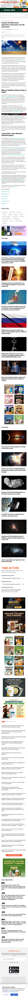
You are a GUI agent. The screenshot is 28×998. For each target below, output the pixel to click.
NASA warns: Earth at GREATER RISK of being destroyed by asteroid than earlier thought (13, 470)
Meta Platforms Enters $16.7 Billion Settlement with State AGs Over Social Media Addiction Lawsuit (12, 743)
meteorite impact (8, 35)
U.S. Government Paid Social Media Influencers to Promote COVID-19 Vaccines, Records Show (13, 804)
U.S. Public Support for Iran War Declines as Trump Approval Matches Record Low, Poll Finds (13, 820)
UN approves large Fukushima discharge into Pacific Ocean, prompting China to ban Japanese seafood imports (13, 308)
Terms (11, 978)
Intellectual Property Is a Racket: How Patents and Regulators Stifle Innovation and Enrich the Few (13, 799)
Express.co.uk (4, 198)
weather (3, 37)
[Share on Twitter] (7, 32)
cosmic (17, 34)
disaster (20, 34)
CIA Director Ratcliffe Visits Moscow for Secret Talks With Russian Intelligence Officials (12, 726)
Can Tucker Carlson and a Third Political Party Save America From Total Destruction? (13, 915)
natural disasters (6, 218)
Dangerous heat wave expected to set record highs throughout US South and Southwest (13, 284)
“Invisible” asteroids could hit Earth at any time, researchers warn (12, 515)
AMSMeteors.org (5, 194)
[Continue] (25, 959)
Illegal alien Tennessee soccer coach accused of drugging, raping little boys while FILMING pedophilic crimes (13, 355)
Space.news (14, 186)
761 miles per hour (16, 111)
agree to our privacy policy (11, 991)
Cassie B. (9, 281)
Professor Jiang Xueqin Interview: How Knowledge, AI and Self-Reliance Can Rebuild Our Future (13, 932)
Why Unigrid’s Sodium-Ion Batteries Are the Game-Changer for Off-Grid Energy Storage (13, 748)
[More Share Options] (9, 32)
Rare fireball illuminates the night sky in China (15, 154)
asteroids (5, 34)
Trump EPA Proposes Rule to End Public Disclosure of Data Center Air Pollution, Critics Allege (13, 794)
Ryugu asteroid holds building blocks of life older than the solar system (13, 493)
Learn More (6, 994)
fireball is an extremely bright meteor (9, 96)
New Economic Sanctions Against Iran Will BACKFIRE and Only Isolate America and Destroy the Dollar (12, 941)
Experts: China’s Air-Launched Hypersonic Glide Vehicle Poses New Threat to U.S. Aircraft (12, 768)
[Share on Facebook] (5, 32)
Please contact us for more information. (9, 591)
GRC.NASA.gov (4, 196)
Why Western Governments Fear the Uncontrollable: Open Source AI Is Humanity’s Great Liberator (12, 788)
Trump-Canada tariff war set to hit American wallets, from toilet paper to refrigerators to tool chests (12, 809)
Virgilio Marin (9, 29)
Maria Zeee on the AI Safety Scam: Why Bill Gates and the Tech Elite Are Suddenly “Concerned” (13, 824)
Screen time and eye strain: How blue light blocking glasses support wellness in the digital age (13, 841)
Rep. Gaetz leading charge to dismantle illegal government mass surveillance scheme (13, 378)
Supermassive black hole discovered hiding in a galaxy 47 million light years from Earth (13, 537)
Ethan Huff (9, 256)
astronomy (10, 34)
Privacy (8, 978)
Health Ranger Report (7, 880)
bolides (13, 34)
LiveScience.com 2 (5, 201)
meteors (18, 35)
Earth (24, 34)
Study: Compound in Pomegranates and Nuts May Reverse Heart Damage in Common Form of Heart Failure (13, 835)
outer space (8, 36)
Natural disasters (9, 20)
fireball (2, 35)
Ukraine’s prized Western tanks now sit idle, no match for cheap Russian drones (12, 773)
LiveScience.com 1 (5, 191)
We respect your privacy (14, 962)
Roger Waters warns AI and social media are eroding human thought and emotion (13, 737)
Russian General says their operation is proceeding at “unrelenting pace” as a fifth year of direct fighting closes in (13, 732)
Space (17, 36)
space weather (22, 36)
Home (2, 20)
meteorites (14, 35)
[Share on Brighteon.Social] (2, 32)
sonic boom (13, 36)
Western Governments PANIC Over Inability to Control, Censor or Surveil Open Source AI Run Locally (13, 907)
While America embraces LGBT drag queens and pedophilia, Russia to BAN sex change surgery (13, 331)
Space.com (3, 203)
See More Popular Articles (14, 855)
